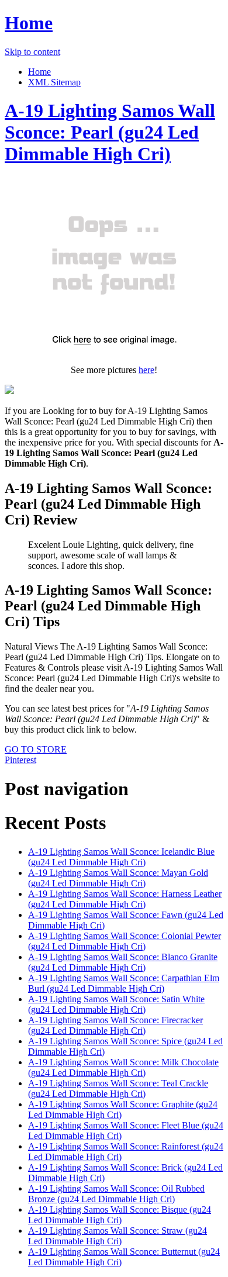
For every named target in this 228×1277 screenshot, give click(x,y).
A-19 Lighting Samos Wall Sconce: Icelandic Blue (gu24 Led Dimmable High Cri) (121, 857)
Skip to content (32, 52)
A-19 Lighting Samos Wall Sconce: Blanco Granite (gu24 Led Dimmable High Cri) (122, 962)
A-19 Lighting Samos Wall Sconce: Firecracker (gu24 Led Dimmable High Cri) (115, 1025)
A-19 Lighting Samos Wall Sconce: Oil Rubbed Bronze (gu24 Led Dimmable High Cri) (116, 1193)
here (146, 370)
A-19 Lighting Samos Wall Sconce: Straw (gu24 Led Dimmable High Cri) (117, 1236)
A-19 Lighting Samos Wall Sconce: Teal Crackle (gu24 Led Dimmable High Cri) (118, 1088)
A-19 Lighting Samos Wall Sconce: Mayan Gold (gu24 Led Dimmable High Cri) (118, 878)
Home (29, 22)
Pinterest (20, 760)
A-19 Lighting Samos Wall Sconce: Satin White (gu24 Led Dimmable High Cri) (116, 1004)
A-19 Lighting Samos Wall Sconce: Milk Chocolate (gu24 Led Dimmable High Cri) (123, 1067)
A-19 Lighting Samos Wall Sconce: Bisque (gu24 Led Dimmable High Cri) (119, 1214)
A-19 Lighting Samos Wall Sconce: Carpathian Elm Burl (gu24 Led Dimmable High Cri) (123, 983)
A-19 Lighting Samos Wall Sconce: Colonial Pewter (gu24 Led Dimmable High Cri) (124, 941)
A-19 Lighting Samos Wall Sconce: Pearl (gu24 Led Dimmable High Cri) (110, 132)
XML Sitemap (54, 82)
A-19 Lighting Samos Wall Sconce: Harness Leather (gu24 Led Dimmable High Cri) (125, 899)
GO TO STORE (36, 749)
